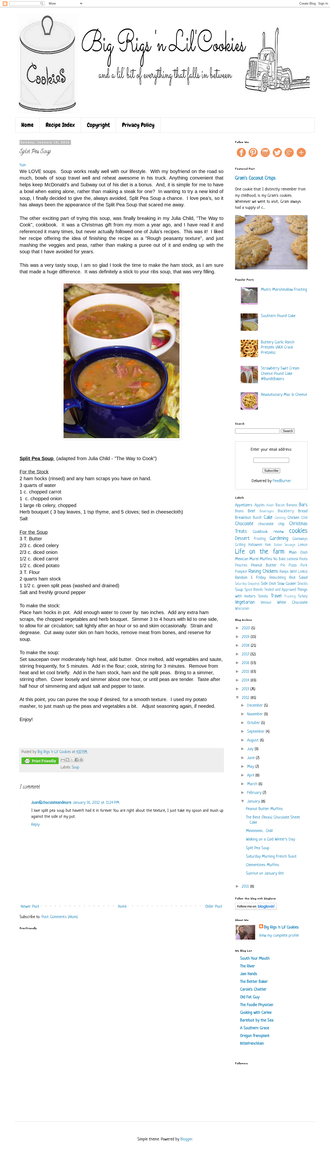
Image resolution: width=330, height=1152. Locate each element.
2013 (246, 689)
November (255, 714)
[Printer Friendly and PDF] (40, 762)
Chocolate (244, 524)
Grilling (240, 545)
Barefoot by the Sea (256, 1020)
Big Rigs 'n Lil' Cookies (281, 927)
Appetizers (243, 505)
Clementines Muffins (262, 865)
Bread (303, 511)
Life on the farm (259, 552)
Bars (303, 505)
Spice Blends (253, 590)
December (255, 705)
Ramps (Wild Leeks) (294, 572)
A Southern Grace (254, 1028)
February (255, 792)
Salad (303, 577)
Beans (239, 511)
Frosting (260, 539)
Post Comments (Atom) (60, 917)
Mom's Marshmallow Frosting (284, 289)
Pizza (293, 566)
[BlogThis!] (67, 759)
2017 (246, 654)
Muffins (266, 559)
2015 (246, 671)
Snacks (302, 584)
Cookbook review (268, 531)
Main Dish (298, 552)
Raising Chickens (263, 571)
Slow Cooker (286, 583)
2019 (246, 637)
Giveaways (300, 539)
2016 (246, 663)
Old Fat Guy (249, 997)
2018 (246, 645)
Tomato (263, 596)
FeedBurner (282, 481)
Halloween (255, 545)
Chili (304, 518)
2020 (246, 628)
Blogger (186, 1139)
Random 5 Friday (250, 577)
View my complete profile (279, 935)
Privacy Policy (138, 125)
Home (27, 125)
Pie (282, 566)
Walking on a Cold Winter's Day (270, 839)
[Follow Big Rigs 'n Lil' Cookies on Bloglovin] (256, 908)
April (251, 775)
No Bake (279, 559)
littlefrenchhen (252, 1043)
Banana (292, 505)
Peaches (241, 566)
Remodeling (277, 578)
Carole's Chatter (253, 989)
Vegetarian (245, 602)
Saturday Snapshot (247, 584)
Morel (253, 559)
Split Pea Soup (257, 848)
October (254, 723)
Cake (268, 517)
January (254, 801)
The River (247, 966)
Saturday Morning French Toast (271, 856)
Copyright (98, 125)
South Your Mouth (255, 958)
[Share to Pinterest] (81, 759)
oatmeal (292, 559)
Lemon (303, 545)
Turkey (303, 596)
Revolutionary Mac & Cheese (284, 394)
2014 (246, 680)
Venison (266, 603)
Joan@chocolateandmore (51, 802)
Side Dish (268, 583)
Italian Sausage (285, 545)
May (251, 766)
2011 (246, 886)
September (256, 731)
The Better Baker (254, 981)
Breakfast (243, 517)
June (251, 758)
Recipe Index (60, 125)
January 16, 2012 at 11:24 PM (96, 802)
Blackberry (286, 511)
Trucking (290, 596)
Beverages (266, 511)
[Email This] (62, 759)
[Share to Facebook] (76, 759)
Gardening (279, 538)
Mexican (241, 559)
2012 (246, 698)
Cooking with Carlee (256, 1012)
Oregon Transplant (255, 1036)
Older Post (213, 906)
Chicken (293, 517)
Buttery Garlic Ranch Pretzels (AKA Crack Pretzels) (277, 347)
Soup (75, 768)
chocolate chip (271, 524)
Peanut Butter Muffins (264, 809)
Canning (280, 518)
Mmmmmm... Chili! (259, 831)
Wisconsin (242, 609)
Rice (292, 577)
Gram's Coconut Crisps (255, 178)
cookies (298, 531)
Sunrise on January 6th (265, 873)
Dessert (242, 538)
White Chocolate (292, 602)
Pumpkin (241, 572)
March (252, 784)
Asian (270, 505)
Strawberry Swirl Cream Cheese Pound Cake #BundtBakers (280, 373)
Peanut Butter (264, 565)
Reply (35, 824)
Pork (304, 566)
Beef (251, 511)
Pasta (303, 559)
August (253, 740)
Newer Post (30, 906)
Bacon (280, 505)
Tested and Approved (280, 590)
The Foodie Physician (256, 1005)
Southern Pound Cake (278, 316)
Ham (268, 545)
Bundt (257, 518)
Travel (276, 596)
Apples (260, 505)
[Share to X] (72, 759)
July (251, 749)
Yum (23, 165)
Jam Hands (248, 974)
